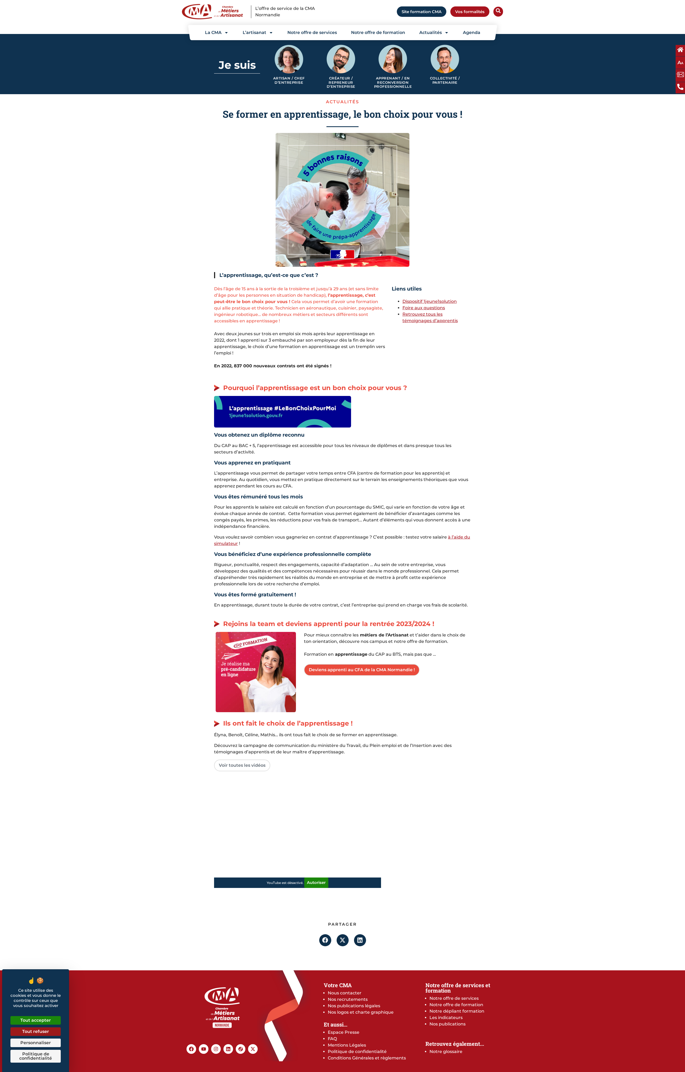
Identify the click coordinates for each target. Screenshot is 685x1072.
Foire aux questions (423, 307)
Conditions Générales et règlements (367, 1057)
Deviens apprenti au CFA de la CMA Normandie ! (362, 669)
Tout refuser (35, 1031)
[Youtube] (203, 1049)
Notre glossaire (445, 1051)
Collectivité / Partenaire (445, 80)
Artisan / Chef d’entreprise (289, 80)
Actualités (430, 32)
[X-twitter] (253, 1049)
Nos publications (447, 1024)
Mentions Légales (347, 1045)
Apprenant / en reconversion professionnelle (393, 82)
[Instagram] (216, 1049)
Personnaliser (35, 1042)
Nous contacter (344, 992)
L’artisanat (254, 32)
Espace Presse (343, 1032)
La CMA (213, 32)
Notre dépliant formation (456, 1011)
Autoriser (316, 882)
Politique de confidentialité (357, 1051)
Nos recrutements (348, 999)
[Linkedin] (228, 1049)
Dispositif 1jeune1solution (429, 301)
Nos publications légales (354, 1005)
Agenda (471, 32)
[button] (325, 940)
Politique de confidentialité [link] (35, 1056)
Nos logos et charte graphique (361, 1012)
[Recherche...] (498, 12)
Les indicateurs (446, 1017)
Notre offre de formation (378, 32)
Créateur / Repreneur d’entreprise (341, 82)
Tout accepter (35, 1020)
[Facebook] (191, 1049)
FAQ (332, 1038)
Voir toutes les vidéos (242, 765)
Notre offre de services (312, 32)
